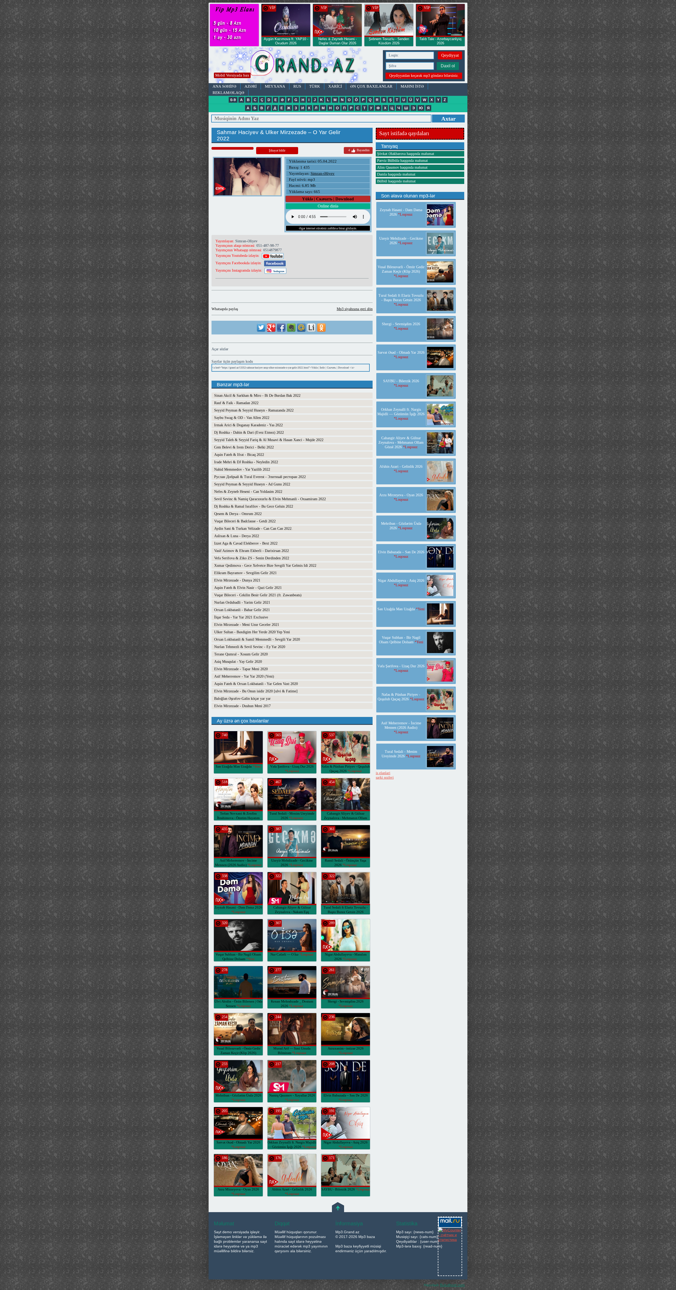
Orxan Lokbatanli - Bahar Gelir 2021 (242, 610)
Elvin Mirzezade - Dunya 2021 (237, 580)
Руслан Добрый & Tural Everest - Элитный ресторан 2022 (260, 477)
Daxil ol (448, 66)
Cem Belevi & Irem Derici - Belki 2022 (244, 447)
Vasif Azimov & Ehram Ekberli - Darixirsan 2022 (251, 551)
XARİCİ (335, 86)
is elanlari (383, 773)
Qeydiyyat (450, 55)
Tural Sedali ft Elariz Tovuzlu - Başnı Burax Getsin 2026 (345, 911)
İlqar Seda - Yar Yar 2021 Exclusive (241, 617)
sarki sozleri (385, 777)
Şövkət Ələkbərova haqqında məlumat (405, 154)
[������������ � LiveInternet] (311, 327)
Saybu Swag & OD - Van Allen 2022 (241, 418)
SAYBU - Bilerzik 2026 (345, 1189)
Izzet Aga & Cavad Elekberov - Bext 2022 (246, 543)
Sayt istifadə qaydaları (404, 133)
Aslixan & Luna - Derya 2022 (236, 536)
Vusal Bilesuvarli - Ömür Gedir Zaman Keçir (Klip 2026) (238, 1052)
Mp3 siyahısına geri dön (355, 309)
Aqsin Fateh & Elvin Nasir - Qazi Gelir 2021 (248, 588)
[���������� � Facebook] (281, 327)
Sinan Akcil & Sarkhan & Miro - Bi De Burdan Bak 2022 (257, 396)
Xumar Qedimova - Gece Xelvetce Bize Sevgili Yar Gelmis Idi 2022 (265, 566)
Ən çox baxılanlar (371, 86)
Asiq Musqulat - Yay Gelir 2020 (238, 662)
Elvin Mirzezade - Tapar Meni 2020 (241, 669)
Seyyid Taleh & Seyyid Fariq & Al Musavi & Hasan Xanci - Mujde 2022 (268, 440)
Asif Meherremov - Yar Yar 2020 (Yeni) (244, 676)
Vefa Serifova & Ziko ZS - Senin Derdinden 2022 (251, 558)
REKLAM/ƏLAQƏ (228, 93)
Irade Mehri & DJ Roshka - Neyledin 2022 (246, 462)
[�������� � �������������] (321, 327)
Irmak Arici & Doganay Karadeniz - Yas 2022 (248, 425)
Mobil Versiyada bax (232, 75)
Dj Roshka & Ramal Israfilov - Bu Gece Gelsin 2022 (253, 506)
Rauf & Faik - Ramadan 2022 (236, 403)
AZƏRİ (251, 86)
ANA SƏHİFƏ (224, 86)
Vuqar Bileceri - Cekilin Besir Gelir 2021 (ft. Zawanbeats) (258, 595)
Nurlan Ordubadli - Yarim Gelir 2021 (242, 602)
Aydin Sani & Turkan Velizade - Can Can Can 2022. (253, 529)
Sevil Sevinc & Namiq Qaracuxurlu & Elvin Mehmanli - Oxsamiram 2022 (270, 499)
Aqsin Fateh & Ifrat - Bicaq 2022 (239, 455)
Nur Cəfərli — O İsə (291, 954)
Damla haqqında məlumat (396, 174)
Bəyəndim (358, 150)
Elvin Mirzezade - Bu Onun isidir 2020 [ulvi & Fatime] (256, 691)
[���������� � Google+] (271, 327)
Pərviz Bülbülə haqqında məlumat (402, 161)
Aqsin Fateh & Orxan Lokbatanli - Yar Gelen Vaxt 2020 (256, 684)
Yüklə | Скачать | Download (328, 199)
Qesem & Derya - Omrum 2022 (238, 514)
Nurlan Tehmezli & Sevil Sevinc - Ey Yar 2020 (249, 647)
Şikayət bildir (277, 150)
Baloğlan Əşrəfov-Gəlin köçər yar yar (242, 699)
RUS (297, 86)
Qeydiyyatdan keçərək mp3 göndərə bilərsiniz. (424, 76)
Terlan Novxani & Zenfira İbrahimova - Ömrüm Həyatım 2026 (238, 817)
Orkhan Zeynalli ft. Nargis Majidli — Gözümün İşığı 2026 (401, 414)
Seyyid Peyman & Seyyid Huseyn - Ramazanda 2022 (254, 410)
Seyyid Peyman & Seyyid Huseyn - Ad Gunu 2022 (252, 484)
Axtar (448, 118)
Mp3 (294, 65)
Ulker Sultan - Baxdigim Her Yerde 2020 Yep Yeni (252, 632)
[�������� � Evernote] (291, 327)
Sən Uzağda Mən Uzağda (238, 766)
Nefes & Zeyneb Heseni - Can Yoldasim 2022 (248, 492)
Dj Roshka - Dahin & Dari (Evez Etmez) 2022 (249, 432)
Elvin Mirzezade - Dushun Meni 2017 (242, 706)
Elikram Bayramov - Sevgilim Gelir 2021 (245, 573)
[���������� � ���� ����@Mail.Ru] (301, 327)
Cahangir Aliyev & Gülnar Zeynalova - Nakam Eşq (292, 911)
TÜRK (314, 86)
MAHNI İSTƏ (412, 86)
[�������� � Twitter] (261, 327)
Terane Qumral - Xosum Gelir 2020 (241, 654)
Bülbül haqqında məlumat (396, 181)
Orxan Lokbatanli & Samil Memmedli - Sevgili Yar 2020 (257, 639)
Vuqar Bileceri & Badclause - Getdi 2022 (245, 521)
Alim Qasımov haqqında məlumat (402, 167)
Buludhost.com (452, 1285)
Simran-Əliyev (323, 173)
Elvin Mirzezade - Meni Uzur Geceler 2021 (246, 625)
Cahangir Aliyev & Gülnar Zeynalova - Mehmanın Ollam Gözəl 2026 (345, 817)
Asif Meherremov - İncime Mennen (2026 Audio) (401, 727)
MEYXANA (275, 86)
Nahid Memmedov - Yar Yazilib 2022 (242, 469)
